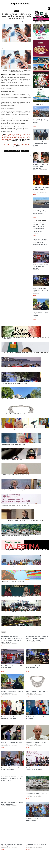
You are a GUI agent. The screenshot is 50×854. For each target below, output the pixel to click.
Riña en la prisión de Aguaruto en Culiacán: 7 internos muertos (39, 211)
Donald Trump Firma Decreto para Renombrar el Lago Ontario (15, 429)
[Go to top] (47, 849)
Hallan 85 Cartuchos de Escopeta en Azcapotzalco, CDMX (40, 290)
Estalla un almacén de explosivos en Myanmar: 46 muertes (40, 120)
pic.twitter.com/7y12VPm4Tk (16, 141)
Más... (3, 632)
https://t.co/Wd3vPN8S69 (22, 139)
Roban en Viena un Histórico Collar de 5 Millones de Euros (14, 413)
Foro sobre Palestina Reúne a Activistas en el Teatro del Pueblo (15, 551)
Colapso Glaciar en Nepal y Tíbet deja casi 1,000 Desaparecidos (15, 535)
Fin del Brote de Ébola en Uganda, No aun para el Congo (14, 566)
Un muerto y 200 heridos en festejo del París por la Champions (41, 189)
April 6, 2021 (16, 146)
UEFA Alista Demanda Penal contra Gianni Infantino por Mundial (15, 474)
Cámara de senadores (9, 151)
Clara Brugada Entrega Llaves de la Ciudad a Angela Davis (14, 490)
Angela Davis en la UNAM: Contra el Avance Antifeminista (14, 596)
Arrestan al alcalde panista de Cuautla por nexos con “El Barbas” (40, 143)
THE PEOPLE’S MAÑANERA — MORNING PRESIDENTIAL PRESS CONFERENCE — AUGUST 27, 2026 (23, 520)
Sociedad (16, 10)
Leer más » (34, 126)
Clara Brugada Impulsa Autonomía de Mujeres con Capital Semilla (16, 505)
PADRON (18, 151)
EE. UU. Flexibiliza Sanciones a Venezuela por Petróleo (13, 444)
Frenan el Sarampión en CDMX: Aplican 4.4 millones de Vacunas (15, 611)
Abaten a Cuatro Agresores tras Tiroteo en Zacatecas (13, 627)
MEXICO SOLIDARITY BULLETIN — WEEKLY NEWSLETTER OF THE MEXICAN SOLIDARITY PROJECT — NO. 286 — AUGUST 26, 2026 (25, 338)
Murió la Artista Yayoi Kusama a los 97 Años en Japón (13, 581)
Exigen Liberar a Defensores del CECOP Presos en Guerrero (41, 266)
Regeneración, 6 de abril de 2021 (9, 74)
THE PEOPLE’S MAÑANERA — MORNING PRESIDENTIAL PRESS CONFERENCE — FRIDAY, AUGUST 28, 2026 (25, 352)
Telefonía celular (25, 151)
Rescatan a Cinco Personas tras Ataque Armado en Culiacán (40, 313)
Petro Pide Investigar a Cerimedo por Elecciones (12, 459)
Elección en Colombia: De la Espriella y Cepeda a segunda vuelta (40, 166)
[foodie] (41, 23)
